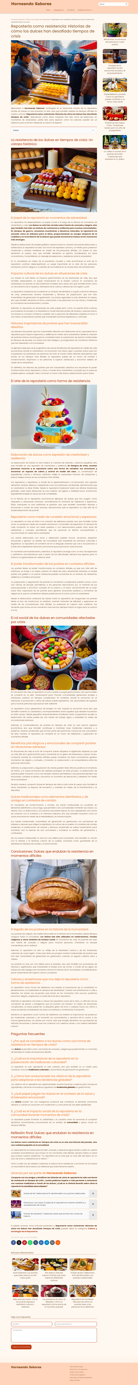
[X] (19, 1242)
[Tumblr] (35, 1242)
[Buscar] (126, 4)
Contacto (71, 10)
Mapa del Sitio (75, 1380)
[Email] (52, 1242)
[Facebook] (13, 1242)
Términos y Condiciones (78, 1369)
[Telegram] (46, 1242)
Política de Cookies (77, 1372)
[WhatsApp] (30, 1242)
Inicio (48, 10)
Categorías (57, 10)
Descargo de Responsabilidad (81, 1378)
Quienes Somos (84, 10)
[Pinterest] (24, 1242)
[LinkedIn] (41, 1242)
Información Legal (76, 1367)
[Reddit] (57, 1242)
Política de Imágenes (77, 1375)
